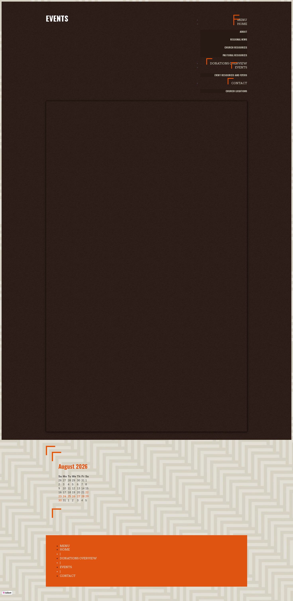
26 (73, 496)
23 (60, 496)
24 (64, 496)
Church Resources (235, 47)
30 (60, 500)
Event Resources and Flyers (230, 75)
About (243, 32)
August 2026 (73, 466)
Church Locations (236, 91)
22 (86, 492)
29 (87, 496)
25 (69, 496)
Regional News (238, 39)
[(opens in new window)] (7, 593)
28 (83, 496)
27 (78, 496)
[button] (240, 18)
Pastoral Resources (235, 55)
